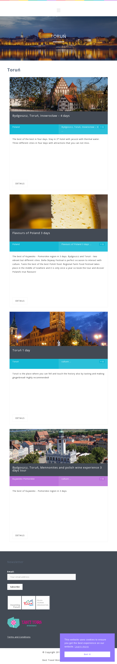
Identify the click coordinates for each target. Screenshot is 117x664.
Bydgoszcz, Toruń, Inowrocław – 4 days (82, 127)
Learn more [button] (82, 646)
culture (65, 361)
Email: (10, 571)
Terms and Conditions (19, 637)
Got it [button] (87, 654)
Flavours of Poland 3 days (75, 244)
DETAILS (20, 183)
